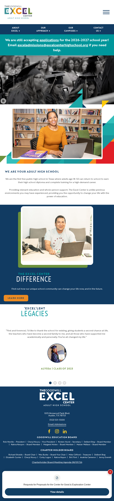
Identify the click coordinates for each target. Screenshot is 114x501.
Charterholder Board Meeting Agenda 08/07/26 (57, 462)
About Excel (15, 29)
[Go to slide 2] (54, 382)
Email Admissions (57, 424)
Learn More (16, 298)
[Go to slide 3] (59, 382)
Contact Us (98, 29)
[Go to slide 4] (63, 382)
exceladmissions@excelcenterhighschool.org (53, 44)
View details (57, 492)
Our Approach (43, 29)
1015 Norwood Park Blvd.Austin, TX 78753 (57, 414)
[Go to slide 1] (49, 382)
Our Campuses (70, 29)
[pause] (3, 101)
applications (49, 39)
